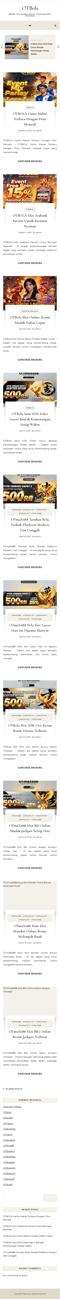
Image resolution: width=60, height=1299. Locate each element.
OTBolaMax (9, 1156)
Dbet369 (8, 1118)
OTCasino (8, 1123)
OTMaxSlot (24, 513)
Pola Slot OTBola (12, 1106)
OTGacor (8, 1134)
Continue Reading (30, 161)
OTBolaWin (9, 1168)
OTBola (30, 8)
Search (50, 1197)
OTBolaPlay (9, 1129)
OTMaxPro (41, 510)
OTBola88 (8, 1145)
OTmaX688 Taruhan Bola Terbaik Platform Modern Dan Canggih (30, 524)
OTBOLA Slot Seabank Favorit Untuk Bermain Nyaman (30, 220)
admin (39, 130)
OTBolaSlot (9, 1140)
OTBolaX (8, 1184)
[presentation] (2, 46)
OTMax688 (16, 510)
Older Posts (14, 1089)
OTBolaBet (9, 1162)
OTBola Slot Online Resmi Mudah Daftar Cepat (27, 1236)
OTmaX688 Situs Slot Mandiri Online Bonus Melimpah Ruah (29, 931)
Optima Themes (38, 1294)
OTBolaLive (9, 1173)
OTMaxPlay (28, 510)
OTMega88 (36, 513)
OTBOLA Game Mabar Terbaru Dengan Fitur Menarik (30, 118)
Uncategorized (30, 311)
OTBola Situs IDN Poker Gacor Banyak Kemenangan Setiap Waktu (30, 419)
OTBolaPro (9, 1151)
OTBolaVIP (9, 1179)
